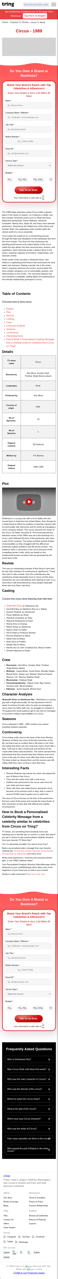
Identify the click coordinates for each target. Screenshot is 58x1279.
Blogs (6, 1205)
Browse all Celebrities (38, 1215)
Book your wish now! (36, 874)
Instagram (11, 1237)
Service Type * (11, 161)
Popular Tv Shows (19, 22)
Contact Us (8, 1219)
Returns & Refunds (37, 1219)
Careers (32, 1223)
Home (5, 22)
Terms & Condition (37, 1198)
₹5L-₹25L (38, 179)
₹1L (10, 179)
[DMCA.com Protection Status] (29, 1273)
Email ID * (9, 149)
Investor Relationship (38, 1205)
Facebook (39, 1237)
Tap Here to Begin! (35, 16)
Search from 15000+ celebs (37, 5)
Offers (6, 1223)
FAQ (5, 1215)
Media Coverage (11, 1201)
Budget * (9, 173)
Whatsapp (23, 1242)
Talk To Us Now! (28, 190)
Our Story (8, 1198)
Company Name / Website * (17, 113)
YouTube (25, 1237)
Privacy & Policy (36, 1201)
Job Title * (9, 125)
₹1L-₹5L (22, 179)
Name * (8, 101)
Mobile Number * (12, 137)
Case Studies (9, 1227)
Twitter (9, 1241)
